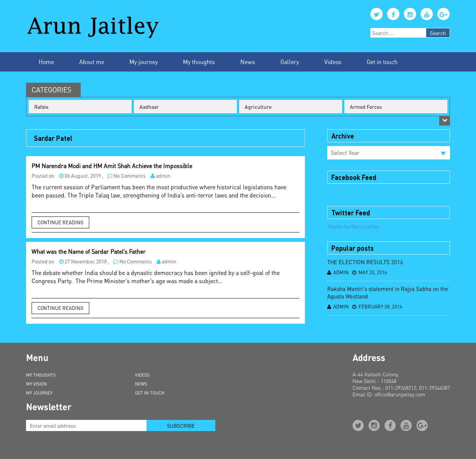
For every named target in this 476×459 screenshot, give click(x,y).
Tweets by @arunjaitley (353, 226)
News (247, 62)
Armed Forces (366, 106)
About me (91, 62)
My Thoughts (41, 375)
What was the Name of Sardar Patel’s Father (89, 251)
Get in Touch (149, 393)
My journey (143, 62)
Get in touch (382, 62)
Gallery (289, 62)
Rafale (41, 106)
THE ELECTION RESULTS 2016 (365, 262)
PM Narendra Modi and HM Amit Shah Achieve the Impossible (112, 166)
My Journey (39, 393)
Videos (332, 62)
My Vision (36, 384)
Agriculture (258, 106)
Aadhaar (149, 106)
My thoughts (199, 62)
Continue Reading (60, 222)
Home (46, 62)
